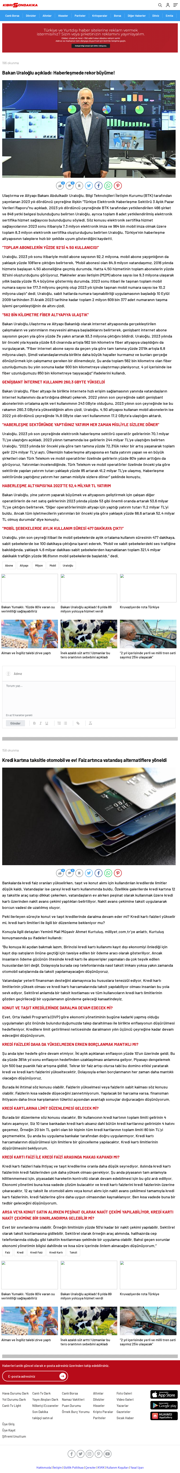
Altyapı (24, 565)
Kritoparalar (99, 15)
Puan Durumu (71, 1406)
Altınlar (47, 15)
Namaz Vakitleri (73, 1399)
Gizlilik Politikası (74, 1467)
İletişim (57, 1467)
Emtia (169, 15)
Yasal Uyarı (137, 1467)
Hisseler (63, 15)
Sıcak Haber (125, 1418)
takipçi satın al (42, 1418)
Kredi (20, 1252)
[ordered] (59, 723)
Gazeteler (124, 1412)
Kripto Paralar (103, 1412)
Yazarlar (123, 1406)
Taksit (73, 1252)
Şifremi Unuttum (14, 1436)
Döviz (155, 15)
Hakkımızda (43, 1467)
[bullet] (65, 723)
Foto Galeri (124, 1393)
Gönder (15, 723)
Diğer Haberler (137, 15)
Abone (9, 565)
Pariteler (80, 15)
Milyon (39, 565)
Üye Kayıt (9, 1430)
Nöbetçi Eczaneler (45, 1406)
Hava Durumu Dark (15, 1393)
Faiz (7, 1252)
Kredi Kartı (56, 1252)
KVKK (101, 1467)
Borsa (117, 15)
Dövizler (31, 15)
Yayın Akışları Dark (45, 1399)
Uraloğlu (68, 565)
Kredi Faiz (36, 1252)
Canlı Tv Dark (41, 1393)
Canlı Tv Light (11, 1406)
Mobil (53, 565)
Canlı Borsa (12, 15)
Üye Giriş (8, 1424)
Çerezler (90, 1467)
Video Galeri (125, 1399)
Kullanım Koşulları (117, 1467)
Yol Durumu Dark (14, 1399)
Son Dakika (40, 1412)
